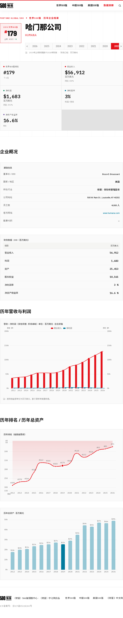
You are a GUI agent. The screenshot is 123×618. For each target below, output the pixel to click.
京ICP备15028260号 (22, 606)
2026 (34, 46)
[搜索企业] (120, 5)
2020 (105, 46)
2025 (46, 46)
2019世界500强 (10, 27)
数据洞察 (109, 5)
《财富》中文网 (115, 598)
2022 (81, 46)
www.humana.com (111, 213)
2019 (116, 46)
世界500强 (61, 5)
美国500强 (93, 5)
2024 (58, 46)
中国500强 (77, 5)
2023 (70, 46)
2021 (93, 46)
